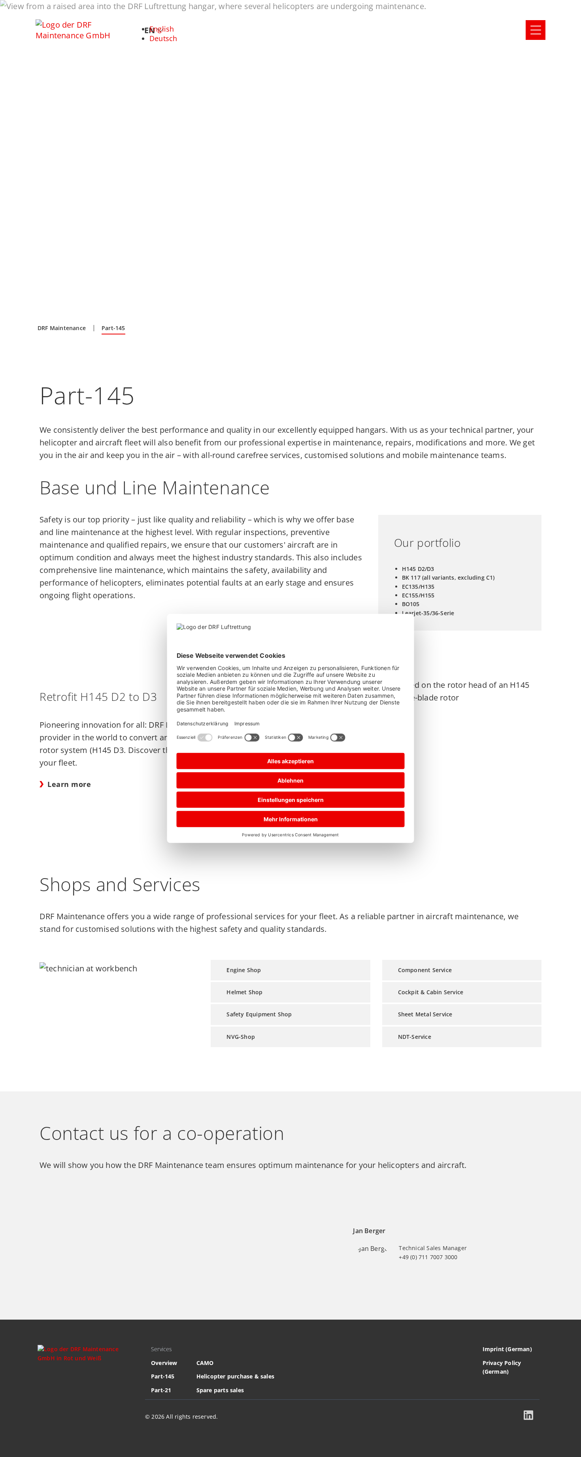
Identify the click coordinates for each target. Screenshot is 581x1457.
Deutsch (163, 38)
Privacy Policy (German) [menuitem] (502, 1367)
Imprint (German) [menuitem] (507, 1349)
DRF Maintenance (62, 328)
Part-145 (113, 328)
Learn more (69, 784)
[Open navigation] (535, 30)
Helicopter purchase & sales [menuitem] (235, 1376)
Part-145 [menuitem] (163, 1376)
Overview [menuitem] (164, 1363)
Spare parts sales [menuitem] (220, 1390)
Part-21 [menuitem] (161, 1390)
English (161, 29)
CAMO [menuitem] (205, 1363)
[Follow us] (530, 1416)
